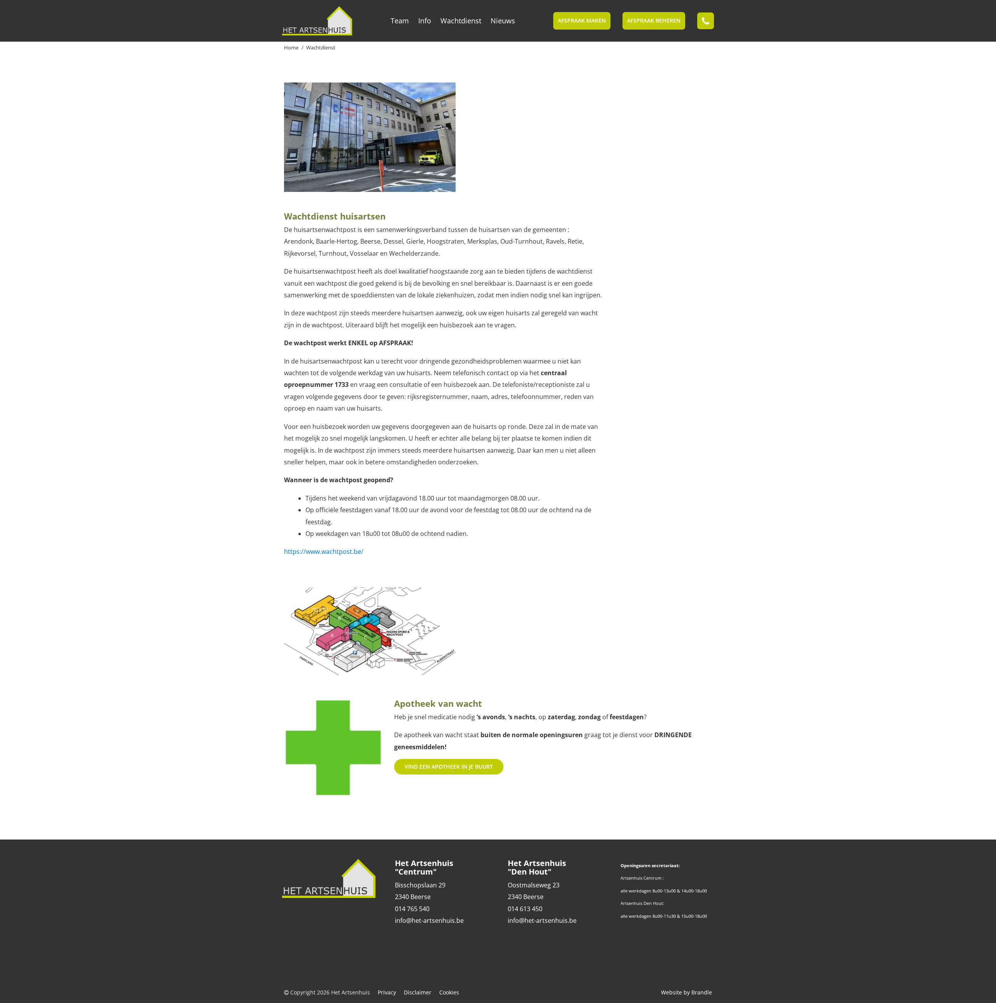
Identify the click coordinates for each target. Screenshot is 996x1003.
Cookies (449, 992)
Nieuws (503, 20)
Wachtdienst (460, 20)
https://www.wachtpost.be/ (324, 551)
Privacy (387, 992)
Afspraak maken (582, 20)
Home (291, 47)
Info (424, 20)
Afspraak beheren (653, 20)
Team (400, 20)
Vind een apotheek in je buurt (449, 766)
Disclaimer (417, 992)
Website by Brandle (686, 992)
